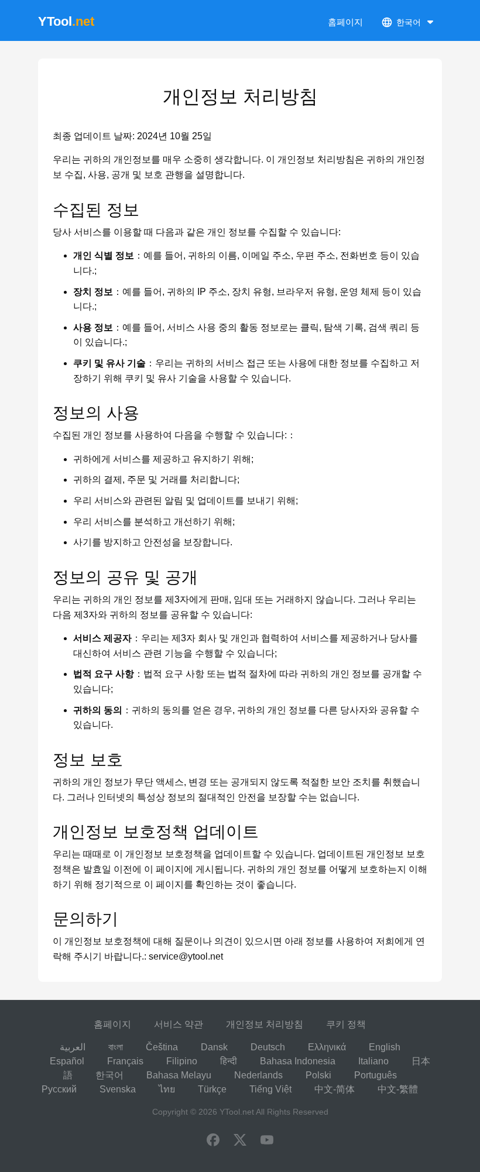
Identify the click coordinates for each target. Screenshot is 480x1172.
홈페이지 (345, 22)
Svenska (118, 1089)
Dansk (214, 1047)
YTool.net (237, 1111)
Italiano (373, 1061)
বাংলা (115, 1047)
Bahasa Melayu (178, 1075)
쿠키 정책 (346, 1024)
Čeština (162, 1047)
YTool (66, 21)
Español (67, 1061)
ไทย (167, 1089)
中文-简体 (334, 1089)
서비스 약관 (178, 1024)
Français (125, 1061)
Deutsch (268, 1047)
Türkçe (212, 1089)
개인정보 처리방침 (264, 1024)
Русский (59, 1089)
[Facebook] (213, 1141)
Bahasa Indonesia (297, 1061)
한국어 (109, 1075)
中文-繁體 (398, 1089)
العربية (72, 1047)
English (384, 1047)
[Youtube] (266, 1141)
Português (375, 1075)
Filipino (181, 1061)
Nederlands (258, 1075)
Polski (318, 1075)
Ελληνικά (327, 1047)
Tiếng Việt (270, 1089)
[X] (240, 1141)
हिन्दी (228, 1061)
